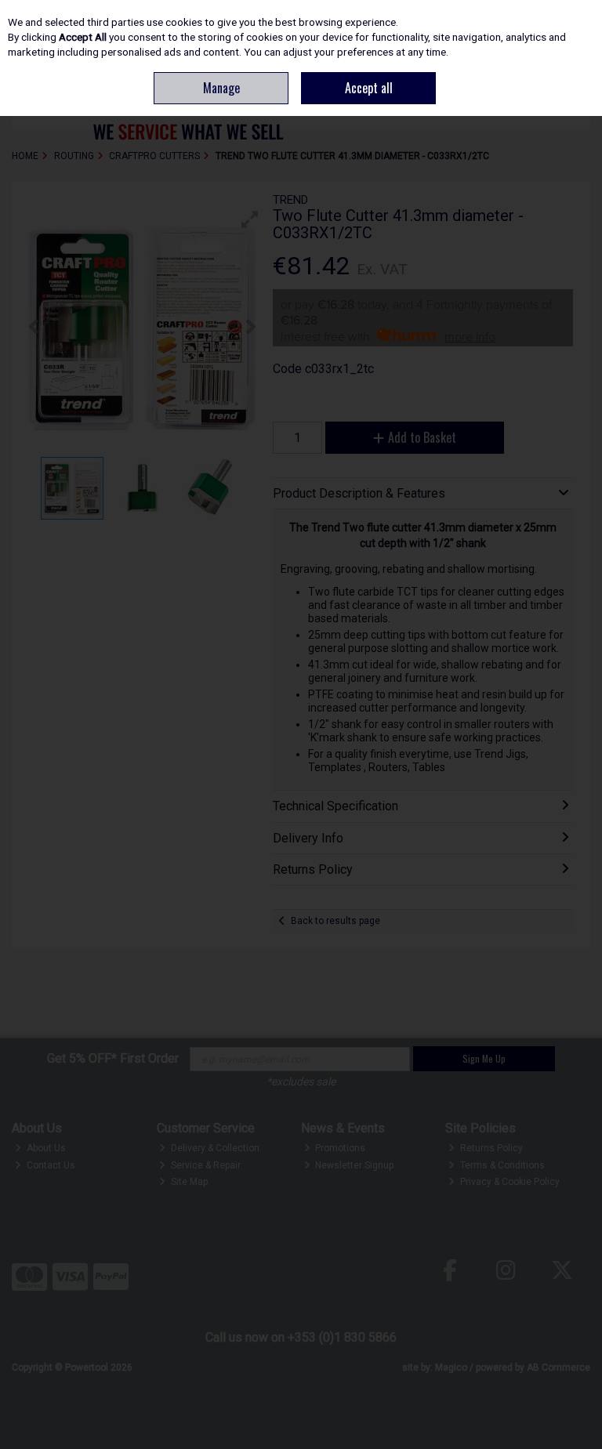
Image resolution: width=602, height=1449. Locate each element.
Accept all (369, 87)
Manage (221, 87)
